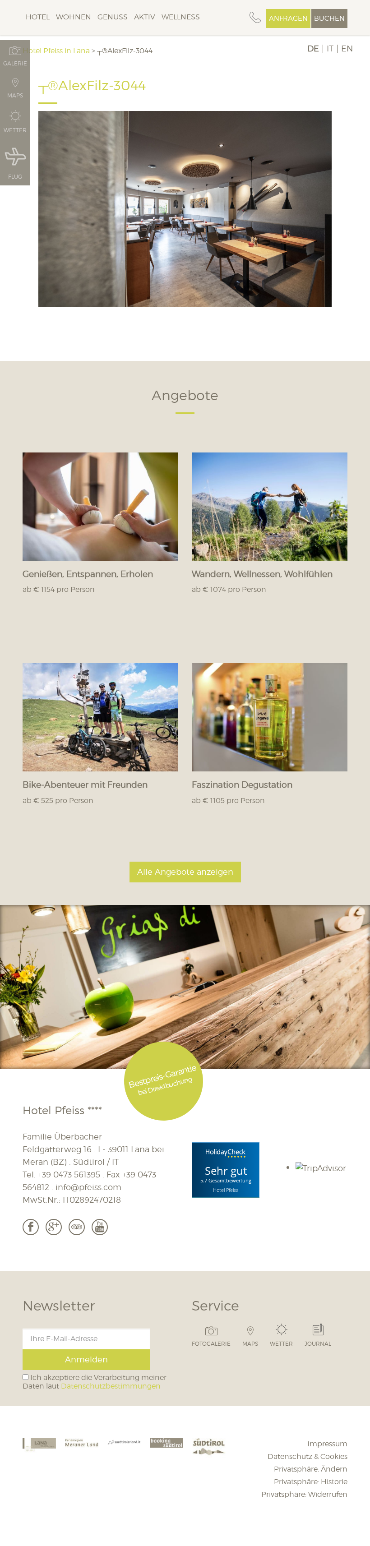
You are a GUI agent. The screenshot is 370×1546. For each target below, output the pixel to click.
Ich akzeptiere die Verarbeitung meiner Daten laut (94, 1381)
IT (330, 49)
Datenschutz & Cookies (307, 1456)
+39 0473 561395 (69, 1174)
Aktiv (144, 17)
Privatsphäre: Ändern (310, 1469)
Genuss (112, 17)
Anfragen (288, 18)
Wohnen (73, 17)
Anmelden (86, 1359)
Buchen (329, 18)
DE (313, 49)
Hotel (38, 17)
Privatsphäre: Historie (310, 1481)
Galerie (15, 63)
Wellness (181, 17)
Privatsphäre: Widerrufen (304, 1494)
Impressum (327, 1444)
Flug (15, 176)
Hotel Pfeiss (225, 1189)
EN (347, 49)
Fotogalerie (211, 1343)
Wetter (281, 1343)
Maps (250, 1343)
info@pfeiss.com (88, 1187)
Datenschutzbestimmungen (111, 1386)
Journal (318, 1343)
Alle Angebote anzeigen (185, 872)
